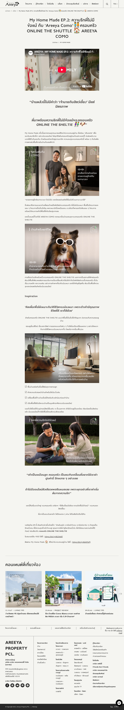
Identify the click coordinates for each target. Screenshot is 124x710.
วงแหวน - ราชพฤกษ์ (81, 672)
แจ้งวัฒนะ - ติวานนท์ (81, 676)
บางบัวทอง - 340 (80, 669)
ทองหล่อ (77, 683)
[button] (115, 4)
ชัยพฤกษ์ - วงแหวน (81, 666)
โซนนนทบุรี (78, 659)
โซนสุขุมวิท (78, 680)
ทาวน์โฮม (40, 653)
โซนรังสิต (59, 659)
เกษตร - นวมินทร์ (80, 651)
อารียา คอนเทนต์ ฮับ (100, 670)
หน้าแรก (7, 11)
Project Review (61, 610)
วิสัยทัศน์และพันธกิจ (100, 650)
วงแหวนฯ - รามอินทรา (59, 682)
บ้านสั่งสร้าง (41, 662)
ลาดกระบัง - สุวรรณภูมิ (60, 653)
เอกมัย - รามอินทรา (81, 655)
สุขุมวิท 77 (78, 686)
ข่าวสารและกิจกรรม (99, 656)
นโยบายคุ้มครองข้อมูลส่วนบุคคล (104, 686)
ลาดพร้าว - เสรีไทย (80, 648)
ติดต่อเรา (96, 680)
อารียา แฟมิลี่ (97, 664)
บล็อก (14, 11)
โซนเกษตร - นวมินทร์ (80, 644)
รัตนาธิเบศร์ (78, 662)
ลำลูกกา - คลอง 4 (62, 666)
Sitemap (34, 707)
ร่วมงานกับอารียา (99, 683)
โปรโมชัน (96, 660)
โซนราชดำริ (60, 688)
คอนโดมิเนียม (42, 659)
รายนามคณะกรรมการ (100, 653)
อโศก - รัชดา (78, 694)
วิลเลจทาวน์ (41, 649)
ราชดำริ (58, 691)
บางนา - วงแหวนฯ (62, 649)
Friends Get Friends (100, 667)
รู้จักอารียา (96, 643)
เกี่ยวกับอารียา (98, 646)
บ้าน (38, 646)
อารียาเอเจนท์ (119, 631)
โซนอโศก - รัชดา (80, 691)
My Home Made (65, 42)
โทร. (114, 707)
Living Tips (19, 610)
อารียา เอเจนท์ (98, 677)
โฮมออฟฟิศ (41, 656)
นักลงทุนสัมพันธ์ (98, 673)
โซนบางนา (59, 646)
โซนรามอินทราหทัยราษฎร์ (62, 671)
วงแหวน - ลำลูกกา (62, 662)
